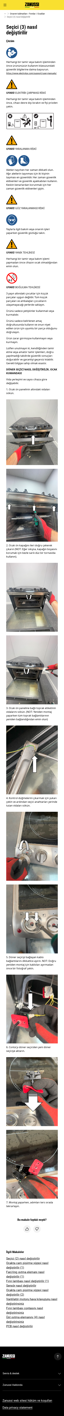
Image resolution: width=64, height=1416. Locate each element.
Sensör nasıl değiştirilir (21, 1285)
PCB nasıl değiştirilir (19, 1326)
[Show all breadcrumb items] (5, 13)
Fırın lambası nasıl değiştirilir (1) (27, 1281)
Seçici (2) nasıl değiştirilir (23, 1258)
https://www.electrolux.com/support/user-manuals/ (31, 73)
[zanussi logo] (8, 1356)
